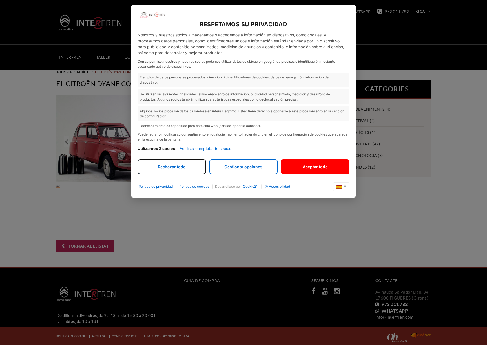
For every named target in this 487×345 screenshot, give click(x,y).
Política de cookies (194, 186)
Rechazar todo (172, 166)
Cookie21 (250, 186)
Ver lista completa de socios (205, 148)
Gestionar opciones (243, 166)
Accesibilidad (279, 186)
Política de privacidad (156, 186)
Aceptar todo (315, 166)
